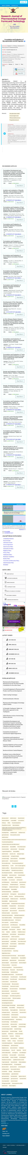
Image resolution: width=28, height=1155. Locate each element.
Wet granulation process (15, 117)
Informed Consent (7, 542)
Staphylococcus (5, 1047)
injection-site (12, 853)
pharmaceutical (5, 818)
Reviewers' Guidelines (8, 556)
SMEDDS (4, 877)
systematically (13, 908)
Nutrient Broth (14, 1062)
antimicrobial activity (6, 1052)
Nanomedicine (14, 1038)
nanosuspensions (5, 1026)
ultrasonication (21, 905)
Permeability (4, 879)
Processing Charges (11, 595)
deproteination (21, 818)
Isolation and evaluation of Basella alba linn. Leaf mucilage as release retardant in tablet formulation (13, 191)
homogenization (12, 905)
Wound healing (20, 969)
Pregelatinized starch (14, 120)
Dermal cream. (22, 1009)
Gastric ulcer (4, 1085)
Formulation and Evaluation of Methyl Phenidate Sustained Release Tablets (12, 286)
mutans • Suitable (14, 1057)
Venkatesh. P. (21, 45)
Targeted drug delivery (6, 851)
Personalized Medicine (7, 950)
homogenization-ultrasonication (18, 903)
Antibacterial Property (13, 886)
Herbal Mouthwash (14, 884)
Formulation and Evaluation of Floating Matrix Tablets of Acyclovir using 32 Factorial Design (13, 340)
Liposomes (4, 1033)
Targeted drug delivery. (19, 1043)
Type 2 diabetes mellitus (7, 917)
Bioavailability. (16, 851)
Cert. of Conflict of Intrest (14, 591)
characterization (5, 849)
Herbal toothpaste (5, 1050)
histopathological (5, 1078)
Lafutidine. (14, 931)
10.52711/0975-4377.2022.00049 (13, 312)
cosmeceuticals (5, 981)
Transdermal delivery (17, 967)
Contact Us (14, 5)
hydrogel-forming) (15, 856)
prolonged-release (6, 1012)
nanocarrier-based (15, 993)
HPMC (24, 929)
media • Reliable (5, 1057)
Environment (20, 1040)
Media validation (22, 1062)
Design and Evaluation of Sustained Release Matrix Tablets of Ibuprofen (14, 372)
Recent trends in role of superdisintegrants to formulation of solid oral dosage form (13, 448)
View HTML (20, 69)
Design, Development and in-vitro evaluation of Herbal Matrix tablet (13, 386)
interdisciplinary (14, 1021)
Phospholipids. (5, 988)
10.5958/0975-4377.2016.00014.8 (13, 234)
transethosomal (22, 976)
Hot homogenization (18, 917)
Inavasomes (14, 965)
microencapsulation (15, 927)
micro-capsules (5, 922)
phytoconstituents (6, 993)
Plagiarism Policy (7, 550)
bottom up (18, 1035)
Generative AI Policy (8, 548)
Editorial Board (20, 1145)
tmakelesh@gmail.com (11, 49)
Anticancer (21, 1038)
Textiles (9, 1040)
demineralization (5, 820)
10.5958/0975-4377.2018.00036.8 (13, 455)
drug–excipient (5, 979)
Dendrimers (10, 1033)
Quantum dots (5, 1035)
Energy (14, 1040)
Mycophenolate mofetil (14, 113)
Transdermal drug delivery (7, 841)
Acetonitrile (4, 1071)
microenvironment (14, 988)
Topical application (14, 1009)
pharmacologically (5, 889)
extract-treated (14, 1080)
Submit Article (10, 573)
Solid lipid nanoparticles (19, 915)
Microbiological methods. (7, 1064)
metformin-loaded (5, 903)
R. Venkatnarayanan (13, 47)
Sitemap (5, 1147)
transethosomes (5, 976)
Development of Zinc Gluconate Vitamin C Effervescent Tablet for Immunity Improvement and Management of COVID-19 (13, 304)
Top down (12, 1035)
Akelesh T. (9, 45)
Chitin (9, 822)
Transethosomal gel (6, 983)
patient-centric (5, 860)
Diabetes (4, 1040)
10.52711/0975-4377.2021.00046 (13, 439)
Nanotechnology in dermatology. (8, 1005)
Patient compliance (6, 870)
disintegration (13, 894)
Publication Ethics (7, 554)
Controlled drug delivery (7, 1043)
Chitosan (4, 822)
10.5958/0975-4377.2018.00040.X (13, 424)
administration (13, 818)
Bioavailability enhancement (8, 920)
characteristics (5, 884)
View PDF (20, 73)
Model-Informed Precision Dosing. (9, 955)
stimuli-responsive (14, 860)
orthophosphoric (5, 1069)
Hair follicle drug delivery (15, 995)
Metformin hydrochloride (7, 915)
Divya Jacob (5, 47)
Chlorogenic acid (20, 1007)
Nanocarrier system (14, 986)
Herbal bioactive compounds (8, 1000)
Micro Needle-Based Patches (8, 1019)
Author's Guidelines (12, 578)
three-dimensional (21, 846)
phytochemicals (13, 960)
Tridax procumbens (6, 965)
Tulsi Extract (22, 884)
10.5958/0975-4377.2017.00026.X (13, 278)
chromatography (17, 1064)
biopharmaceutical (13, 901)
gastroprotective (5, 1076)
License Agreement (8, 544)
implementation (21, 943)
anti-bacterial (19, 879)
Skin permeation (15, 983)
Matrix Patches (15, 1017)
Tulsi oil (24, 1050)
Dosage (10, 1071)
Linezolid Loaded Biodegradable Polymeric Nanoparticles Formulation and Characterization (13, 418)
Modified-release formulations (8, 948)
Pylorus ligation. (12, 1085)
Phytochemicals (5, 969)
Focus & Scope (6, 540)
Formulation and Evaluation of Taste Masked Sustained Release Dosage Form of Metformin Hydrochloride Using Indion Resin (14, 357)
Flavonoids (12, 969)
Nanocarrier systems (6, 998)
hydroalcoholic (14, 1076)
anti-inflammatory (5, 882)
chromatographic (21, 1066)
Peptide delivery (5, 865)
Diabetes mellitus (5, 868)
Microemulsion (18, 877)
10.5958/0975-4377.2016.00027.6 (13, 295)
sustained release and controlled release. (10, 844)
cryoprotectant (5, 908)
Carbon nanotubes (19, 1033)
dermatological (22, 988)
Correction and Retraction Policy (11, 560)
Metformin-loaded (6, 912)
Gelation (8, 931)
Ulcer (3, 931)
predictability (13, 941)
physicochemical (12, 875)
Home (4, 1145)
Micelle (20, 1031)
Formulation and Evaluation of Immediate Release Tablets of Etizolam (12, 432)
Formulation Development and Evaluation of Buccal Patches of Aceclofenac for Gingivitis (12, 272)
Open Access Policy (8, 546)
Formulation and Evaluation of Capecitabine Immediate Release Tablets (13, 257)
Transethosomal (19, 974)
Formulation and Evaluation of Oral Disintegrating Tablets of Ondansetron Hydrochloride (13, 402)
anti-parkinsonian (22, 979)
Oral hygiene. (15, 1052)
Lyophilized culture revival (18, 1059)
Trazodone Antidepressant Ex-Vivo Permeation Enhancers (14, 839)
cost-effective (21, 820)
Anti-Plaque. (22, 886)
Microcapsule (12, 929)
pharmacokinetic (14, 858)
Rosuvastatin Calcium (15, 1069)
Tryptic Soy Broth (5, 1062)
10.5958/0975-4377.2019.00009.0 (13, 409)
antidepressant (13, 832)
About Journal (6, 5)
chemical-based (14, 882)
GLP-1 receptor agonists (20, 865)
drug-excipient (5, 910)
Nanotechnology (5, 972)
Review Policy (6, 558)
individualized (5, 946)
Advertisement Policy (8, 562)
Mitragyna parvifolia (6, 1083)
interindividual (13, 934)
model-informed (13, 939)
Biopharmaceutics (14, 898)
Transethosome (5, 986)
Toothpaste (21, 1047)
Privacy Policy (6, 552)
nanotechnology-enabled (7, 1028)
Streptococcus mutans (6, 1059)
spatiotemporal (5, 934)
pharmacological (5, 898)
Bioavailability (10, 877)
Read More (20, 185)
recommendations (6, 1014)
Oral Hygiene (4, 886)
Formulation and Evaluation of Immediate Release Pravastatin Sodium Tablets (12, 226)
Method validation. (6, 1073)
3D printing (15, 950)
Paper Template (10, 582)
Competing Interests (8, 538)
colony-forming (21, 1054)
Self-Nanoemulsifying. (19, 896)
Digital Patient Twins (6, 953)
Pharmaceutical (17, 1071)
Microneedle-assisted (15, 834)
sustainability (13, 820)
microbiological (23, 1052)
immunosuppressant (14, 115)
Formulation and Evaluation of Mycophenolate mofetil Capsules (13, 40)
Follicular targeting (16, 998)
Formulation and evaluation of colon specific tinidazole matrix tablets (13, 478)
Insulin (12, 865)
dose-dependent (5, 1080)
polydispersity (21, 908)
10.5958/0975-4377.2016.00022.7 (13, 484)
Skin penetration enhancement (17, 868)
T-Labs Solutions (11, 1153)
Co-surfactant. (12, 879)
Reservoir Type (23, 1017)
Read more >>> (22, 529)
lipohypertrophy (20, 853)
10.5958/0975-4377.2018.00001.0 (13, 347)
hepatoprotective (14, 957)
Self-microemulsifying (18, 872)
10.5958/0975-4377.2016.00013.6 (13, 217)
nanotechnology (5, 858)
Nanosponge (21, 849)
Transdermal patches (16, 822)
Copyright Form (11, 586)
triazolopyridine (5, 832)
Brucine (11, 896)
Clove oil (13, 1050)
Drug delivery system (6, 825)
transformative (13, 943)
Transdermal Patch (6, 1017)
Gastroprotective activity (17, 1083)
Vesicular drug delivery (7, 967)
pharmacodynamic (5, 936)
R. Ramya (15, 45)
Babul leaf (19, 1050)
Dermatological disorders (7, 1002)
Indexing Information (12, 599)
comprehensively (5, 856)
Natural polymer (16, 825)
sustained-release (14, 922)
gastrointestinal (5, 834)
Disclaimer (5, 564)
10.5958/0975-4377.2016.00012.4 (13, 200)
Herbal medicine (14, 972)
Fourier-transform (6, 927)
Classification (23, 898)
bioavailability (13, 846)
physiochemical (22, 882)
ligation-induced (22, 1076)
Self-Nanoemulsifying (6, 891)
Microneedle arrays (6, 863)
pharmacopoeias (14, 1014)
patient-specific (5, 943)
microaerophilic (13, 1054)
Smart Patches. (19, 1019)
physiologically (22, 939)
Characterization (5, 1038)
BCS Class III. (18, 920)
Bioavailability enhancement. (8, 974)
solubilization (15, 891)
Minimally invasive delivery (17, 870)
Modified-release (21, 931)
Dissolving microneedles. (7, 872)
